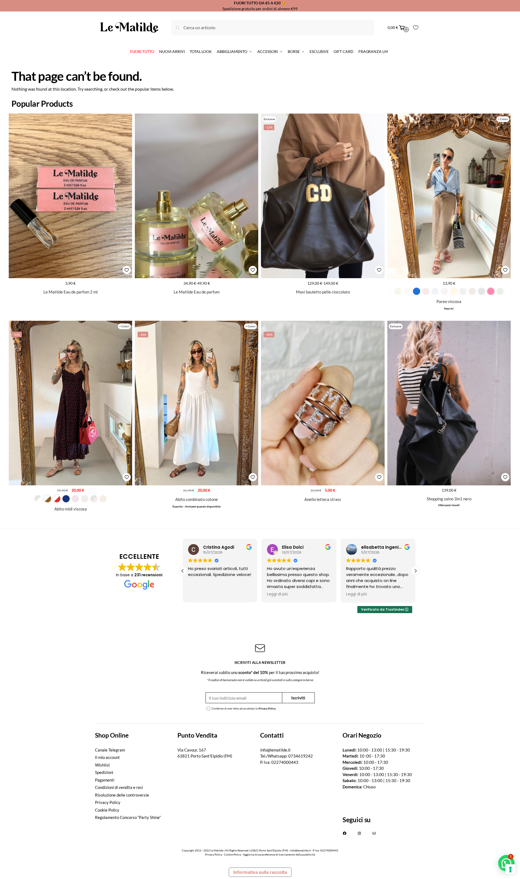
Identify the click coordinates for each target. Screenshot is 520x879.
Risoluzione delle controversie (122, 794)
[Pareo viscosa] (449, 196)
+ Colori (503, 119)
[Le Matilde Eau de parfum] (196, 196)
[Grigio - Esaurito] (463, 291)
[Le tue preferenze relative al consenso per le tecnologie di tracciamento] (510, 869)
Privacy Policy (267, 708)
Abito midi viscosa (70, 508)
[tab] (136, 735)
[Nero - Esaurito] (481, 291)
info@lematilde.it (275, 749)
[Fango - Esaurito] (444, 291)
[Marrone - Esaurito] (472, 291)
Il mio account (107, 757)
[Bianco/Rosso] (57, 499)
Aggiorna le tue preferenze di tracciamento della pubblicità (279, 854)
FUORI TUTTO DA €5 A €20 (257, 3)
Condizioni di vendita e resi (119, 787)
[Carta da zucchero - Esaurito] (435, 291)
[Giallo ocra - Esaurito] (454, 291)
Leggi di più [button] (277, 594)
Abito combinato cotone (196, 499)
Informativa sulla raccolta (260, 872)
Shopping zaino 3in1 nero (449, 498)
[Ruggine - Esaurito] (103, 499)
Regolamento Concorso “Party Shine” (128, 817)
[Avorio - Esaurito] (407, 291)
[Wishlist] (416, 27)
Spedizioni (104, 772)
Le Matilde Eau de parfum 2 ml (70, 291)
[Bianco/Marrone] (47, 499)
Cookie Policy (107, 809)
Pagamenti (104, 779)
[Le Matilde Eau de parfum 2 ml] (70, 196)
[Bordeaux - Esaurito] (426, 291)
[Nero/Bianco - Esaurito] (38, 499)
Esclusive (269, 119)
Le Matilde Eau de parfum (196, 291)
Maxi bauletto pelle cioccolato (323, 291)
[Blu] (66, 499)
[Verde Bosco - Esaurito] (500, 291)
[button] (415, 571)
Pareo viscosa (448, 301)
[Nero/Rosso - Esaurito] (94, 499)
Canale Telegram (110, 749)
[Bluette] (416, 291)
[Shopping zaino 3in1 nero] (449, 403)
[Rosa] (491, 291)
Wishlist (102, 764)
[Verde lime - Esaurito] (398, 291)
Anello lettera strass (322, 499)
